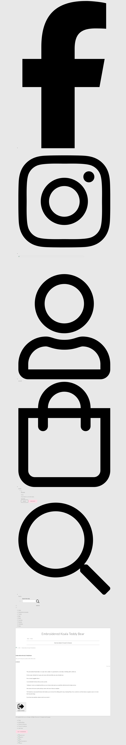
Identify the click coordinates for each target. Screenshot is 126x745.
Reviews (20, 622)
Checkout (32, 501)
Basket (24, 501)
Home (19, 610)
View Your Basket (58, 642)
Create (48, 717)
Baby (19, 616)
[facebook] (64, 147)
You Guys (20, 620)
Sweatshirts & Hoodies (23, 612)
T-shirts (20, 614)
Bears (19, 618)
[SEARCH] (37, 601)
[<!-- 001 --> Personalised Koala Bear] (37, 652)
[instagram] (64, 253)
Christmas (20, 624)
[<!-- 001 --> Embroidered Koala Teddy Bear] (18, 652)
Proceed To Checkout (67, 642)
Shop (28, 638)
